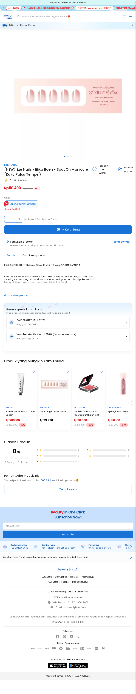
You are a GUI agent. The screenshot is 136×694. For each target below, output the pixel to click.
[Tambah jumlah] (19, 219)
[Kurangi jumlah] (7, 219)
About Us (47, 576)
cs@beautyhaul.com (74, 607)
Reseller (65, 581)
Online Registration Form (100, 548)
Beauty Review (80, 581)
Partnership (88, 576)
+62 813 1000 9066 (19, 548)
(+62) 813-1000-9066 (77, 602)
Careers (74, 576)
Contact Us (61, 576)
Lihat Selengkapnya (16, 295)
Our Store (53, 581)
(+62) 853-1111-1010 (74, 621)
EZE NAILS (10, 165)
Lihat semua (122, 241)
